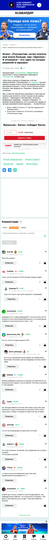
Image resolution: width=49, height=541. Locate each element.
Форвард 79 (13, 288)
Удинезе (19, 164)
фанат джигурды (15, 352)
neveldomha (11, 489)
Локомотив (8, 164)
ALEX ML (10, 252)
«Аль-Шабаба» (20, 73)
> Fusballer (29, 291)
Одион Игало (32, 73)
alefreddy (10, 425)
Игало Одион (31, 164)
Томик (9, 402)
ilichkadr (10, 375)
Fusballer (10, 271)
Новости (13, 45)
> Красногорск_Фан (33, 354)
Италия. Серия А (32, 160)
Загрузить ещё (24, 515)
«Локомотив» (8, 77)
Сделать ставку (24, 138)
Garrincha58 (11, 311)
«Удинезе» (34, 82)
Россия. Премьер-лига (12, 160)
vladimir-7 (10, 444)
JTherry (10, 467)
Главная (5, 45)
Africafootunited (18, 153)
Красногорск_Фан (13, 334)
